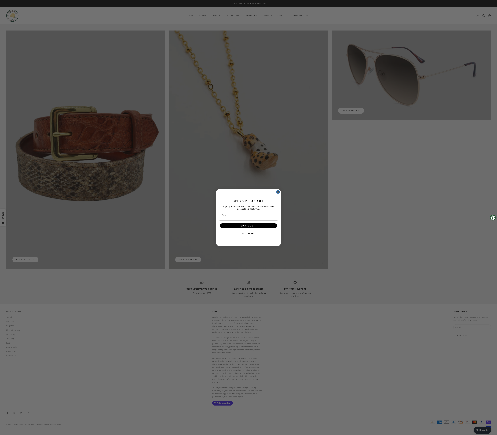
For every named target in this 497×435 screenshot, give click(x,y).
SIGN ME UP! (248, 226)
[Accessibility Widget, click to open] (493, 217)
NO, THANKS (248, 233)
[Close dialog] (278, 192)
